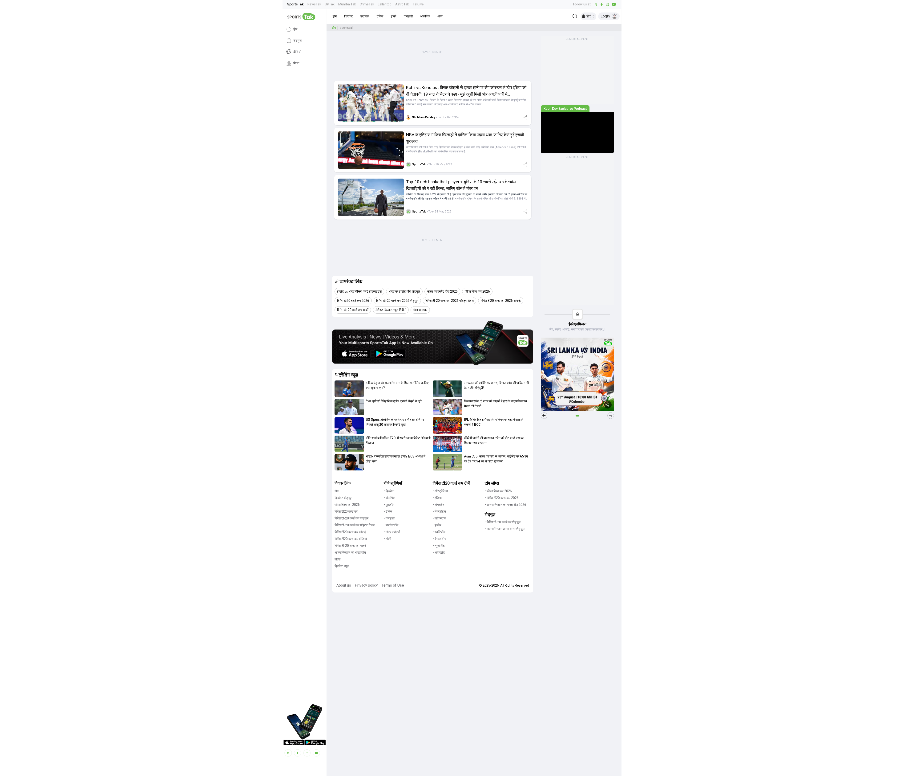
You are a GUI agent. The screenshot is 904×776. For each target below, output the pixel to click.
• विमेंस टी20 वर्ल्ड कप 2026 (502, 498)
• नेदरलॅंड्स (439, 511)
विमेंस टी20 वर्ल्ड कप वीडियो (351, 539)
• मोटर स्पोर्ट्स (392, 532)
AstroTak (402, 4)
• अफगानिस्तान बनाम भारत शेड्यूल (505, 529)
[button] (334, 16)
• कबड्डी (389, 518)
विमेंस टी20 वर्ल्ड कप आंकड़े (350, 532)
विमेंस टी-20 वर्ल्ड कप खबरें (350, 545)
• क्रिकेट (389, 491)
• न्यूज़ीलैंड (439, 545)
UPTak (330, 4)
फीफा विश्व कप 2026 (347, 504)
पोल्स (296, 63)
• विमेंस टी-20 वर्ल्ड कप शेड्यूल (503, 522)
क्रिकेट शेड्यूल (343, 498)
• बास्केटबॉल (391, 525)
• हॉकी (387, 539)
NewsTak (314, 4)
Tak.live (418, 4)
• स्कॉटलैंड (439, 532)
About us (343, 585)
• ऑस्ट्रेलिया (440, 491)
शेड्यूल (297, 40)
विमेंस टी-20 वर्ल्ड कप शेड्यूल (351, 518)
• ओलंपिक (389, 498)
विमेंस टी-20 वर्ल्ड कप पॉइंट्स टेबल (355, 525)
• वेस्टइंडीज (440, 539)
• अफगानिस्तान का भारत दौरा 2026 (505, 504)
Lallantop (384, 4)
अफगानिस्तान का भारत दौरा (350, 552)
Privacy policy (366, 585)
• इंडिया (437, 498)
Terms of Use (393, 585)
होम (295, 29)
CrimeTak (367, 4)
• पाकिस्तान (439, 518)
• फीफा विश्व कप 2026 (498, 491)
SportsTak (295, 4)
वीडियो (297, 52)
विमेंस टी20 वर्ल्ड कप (346, 511)
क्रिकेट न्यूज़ (342, 566)
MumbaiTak (347, 4)
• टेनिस (388, 511)
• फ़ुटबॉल (389, 504)
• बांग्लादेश (438, 504)
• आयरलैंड (439, 552)
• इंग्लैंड (437, 525)
